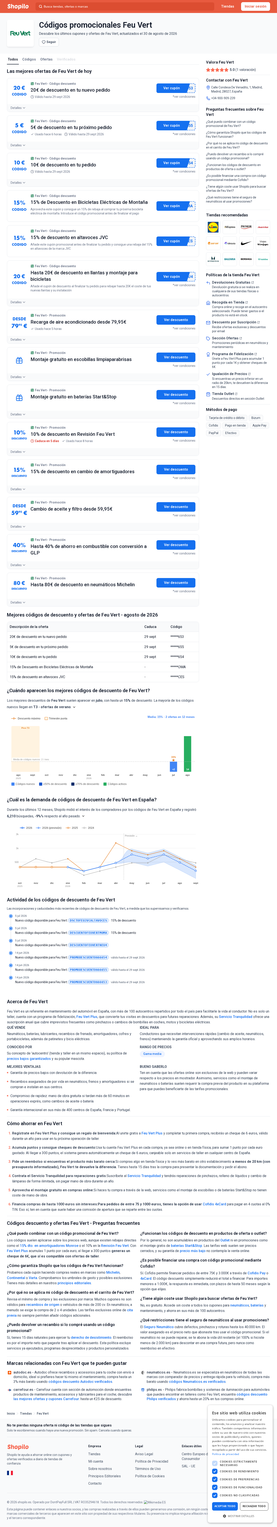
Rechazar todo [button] (254, 1506)
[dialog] (240, 1464)
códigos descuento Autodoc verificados (80, 1382)
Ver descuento (176, 320)
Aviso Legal (144, 1454)
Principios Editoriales (104, 1476)
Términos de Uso (148, 1469)
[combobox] (124, 6)
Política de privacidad (225, 1454)
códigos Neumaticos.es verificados (197, 1382)
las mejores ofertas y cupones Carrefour (46, 1399)
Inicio (11, 1413)
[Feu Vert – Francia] (10, 1473)
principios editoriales (74, 1283)
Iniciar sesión (255, 6)
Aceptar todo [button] (225, 1506)
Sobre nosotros (100, 1469)
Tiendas (227, 6)
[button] (74, 707)
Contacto (95, 1483)
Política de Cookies (150, 1476)
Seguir (51, 42)
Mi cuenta (95, 1461)
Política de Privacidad (151, 1461)
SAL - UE (188, 1466)
